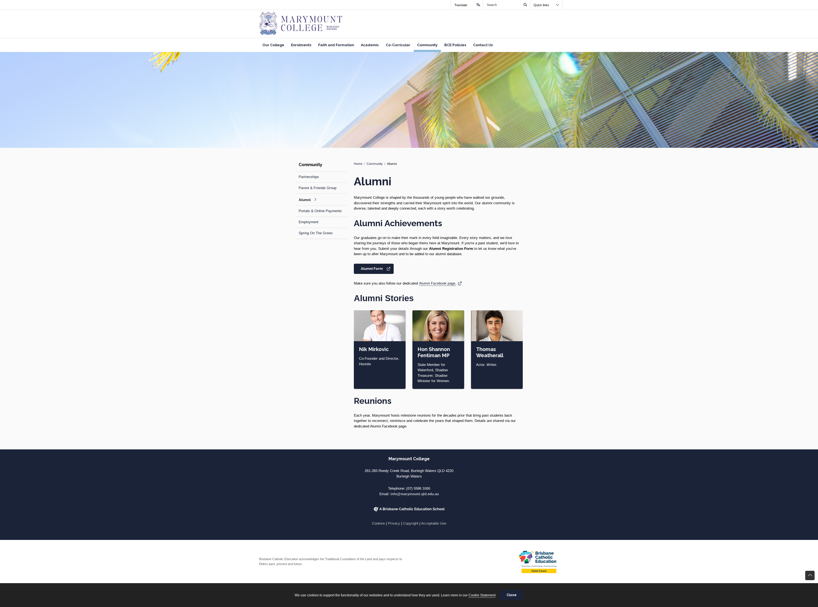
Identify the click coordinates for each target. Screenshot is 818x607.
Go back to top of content (810, 575)
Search (525, 5)
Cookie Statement (481, 595)
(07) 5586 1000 (418, 488)
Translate (460, 5)
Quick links (541, 5)
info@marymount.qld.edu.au (414, 494)
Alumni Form (377, 268)
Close (512, 595)
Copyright (410, 523)
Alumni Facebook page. (440, 283)
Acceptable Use (433, 523)
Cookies (378, 523)
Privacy (394, 523)
